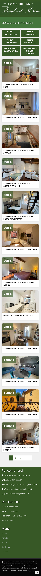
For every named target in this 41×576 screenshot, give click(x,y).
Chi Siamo (6, 547)
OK (37, 572)
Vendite (11, 33)
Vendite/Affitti (11, 49)
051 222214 (17, 480)
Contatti (5, 552)
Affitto (4, 542)
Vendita (5, 538)
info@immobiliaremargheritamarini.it (24, 484)
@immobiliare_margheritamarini (16, 494)
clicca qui (24, 570)
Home (4, 533)
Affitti (30, 33)
